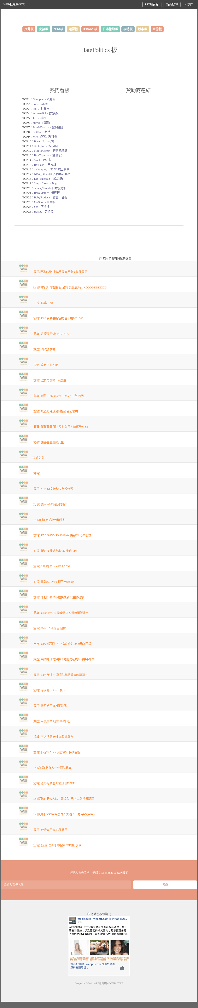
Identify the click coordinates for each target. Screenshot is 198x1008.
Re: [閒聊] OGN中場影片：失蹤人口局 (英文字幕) (64, 814)
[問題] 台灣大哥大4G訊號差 (50, 829)
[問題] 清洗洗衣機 (44, 349)
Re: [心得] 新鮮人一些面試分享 (52, 767)
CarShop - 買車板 (44, 202)
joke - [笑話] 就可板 (45, 136)
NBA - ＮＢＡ (41, 108)
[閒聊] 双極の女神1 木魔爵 (49, 380)
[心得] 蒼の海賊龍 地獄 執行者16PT (55, 550)
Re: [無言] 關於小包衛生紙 (49, 519)
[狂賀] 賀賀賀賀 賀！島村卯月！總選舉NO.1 (60, 426)
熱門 (190, 4)
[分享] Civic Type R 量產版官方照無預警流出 (61, 612)
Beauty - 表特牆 (43, 211)
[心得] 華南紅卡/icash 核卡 (49, 690)
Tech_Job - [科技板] (46, 146)
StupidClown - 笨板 (45, 183)
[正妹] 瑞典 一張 (43, 303)
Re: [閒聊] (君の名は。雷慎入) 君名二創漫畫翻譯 (63, 798)
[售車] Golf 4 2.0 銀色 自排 (49, 628)
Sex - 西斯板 (41, 206)
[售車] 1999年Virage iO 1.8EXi (51, 566)
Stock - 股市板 (43, 160)
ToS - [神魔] (40, 118)
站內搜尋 (172, 4)
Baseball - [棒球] (44, 141)
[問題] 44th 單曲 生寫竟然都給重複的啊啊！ (60, 674)
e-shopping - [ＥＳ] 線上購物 (51, 169)
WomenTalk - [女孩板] (46, 113)
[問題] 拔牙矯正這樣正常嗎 (50, 705)
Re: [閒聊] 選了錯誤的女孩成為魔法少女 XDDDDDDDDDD (70, 287)
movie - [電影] (41, 122)
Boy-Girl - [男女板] (45, 164)
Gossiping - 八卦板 (44, 99)
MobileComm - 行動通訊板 (50, 150)
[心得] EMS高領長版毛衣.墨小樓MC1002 (58, 318)
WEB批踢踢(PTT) (14, 4)
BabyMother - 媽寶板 (47, 192)
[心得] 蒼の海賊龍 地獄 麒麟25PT (53, 783)
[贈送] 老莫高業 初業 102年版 (51, 721)
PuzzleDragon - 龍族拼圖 (48, 127)
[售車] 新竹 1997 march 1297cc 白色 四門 (58, 395)
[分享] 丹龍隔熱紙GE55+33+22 (52, 333)
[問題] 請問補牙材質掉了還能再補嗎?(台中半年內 (64, 659)
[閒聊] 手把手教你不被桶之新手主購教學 (58, 597)
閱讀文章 (38, 457)
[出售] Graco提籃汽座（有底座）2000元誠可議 (62, 643)
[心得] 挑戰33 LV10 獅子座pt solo (53, 581)
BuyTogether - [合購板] (48, 155)
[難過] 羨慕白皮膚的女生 (48, 442)
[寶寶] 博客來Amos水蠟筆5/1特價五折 (56, 752)
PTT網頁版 (152, 4)
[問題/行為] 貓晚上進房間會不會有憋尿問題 (60, 271)
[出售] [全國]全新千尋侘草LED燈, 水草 (57, 845)
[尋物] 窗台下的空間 (45, 365)
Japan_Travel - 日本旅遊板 (50, 188)
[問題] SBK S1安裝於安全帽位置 (53, 488)
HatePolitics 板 (99, 49)
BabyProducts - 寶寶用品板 (50, 197)
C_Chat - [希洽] (42, 132)
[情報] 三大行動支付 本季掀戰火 (53, 736)
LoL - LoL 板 (40, 103)
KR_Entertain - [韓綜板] (48, 178)
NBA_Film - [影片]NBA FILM (52, 174)
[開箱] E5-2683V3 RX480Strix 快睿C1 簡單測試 (62, 535)
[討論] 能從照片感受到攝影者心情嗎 (55, 411)
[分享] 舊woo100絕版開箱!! (50, 504)
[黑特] (36, 473)
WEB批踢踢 (100, 983)
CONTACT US (115, 983)
